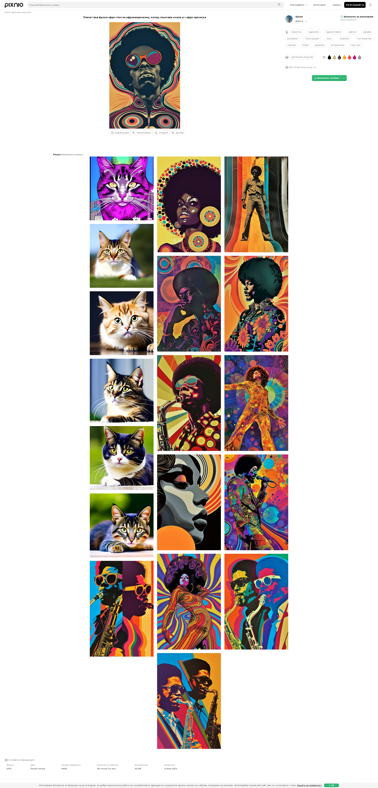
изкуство (296, 31)
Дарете (299, 21)
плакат (305, 45)
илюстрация (312, 38)
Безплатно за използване (358, 16)
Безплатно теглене (328, 78)
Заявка (337, 4)
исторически (338, 45)
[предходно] (112, 72)
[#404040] (339, 57)
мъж (329, 38)
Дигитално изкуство (302, 57)
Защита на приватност (309, 785)
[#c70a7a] (354, 57)
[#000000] (329, 57)
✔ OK (331, 785)
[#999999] (359, 57)
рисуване (292, 38)
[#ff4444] (349, 57)
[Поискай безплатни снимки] (279, 5)
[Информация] (315, 67)
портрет (291, 45)
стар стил (355, 45)
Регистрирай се (355, 4)
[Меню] (370, 5)
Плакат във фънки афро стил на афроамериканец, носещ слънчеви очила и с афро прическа (144, 17)
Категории (319, 4)
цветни (352, 31)
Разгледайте (297, 4)
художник (313, 31)
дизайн (367, 31)
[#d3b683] (334, 57)
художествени (333, 31)
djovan (299, 16)
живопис (344, 38)
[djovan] (289, 21)
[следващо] (176, 72)
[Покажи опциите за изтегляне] (344, 78)
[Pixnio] (14, 6)
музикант (320, 45)
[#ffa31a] (344, 57)
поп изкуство (364, 38)
